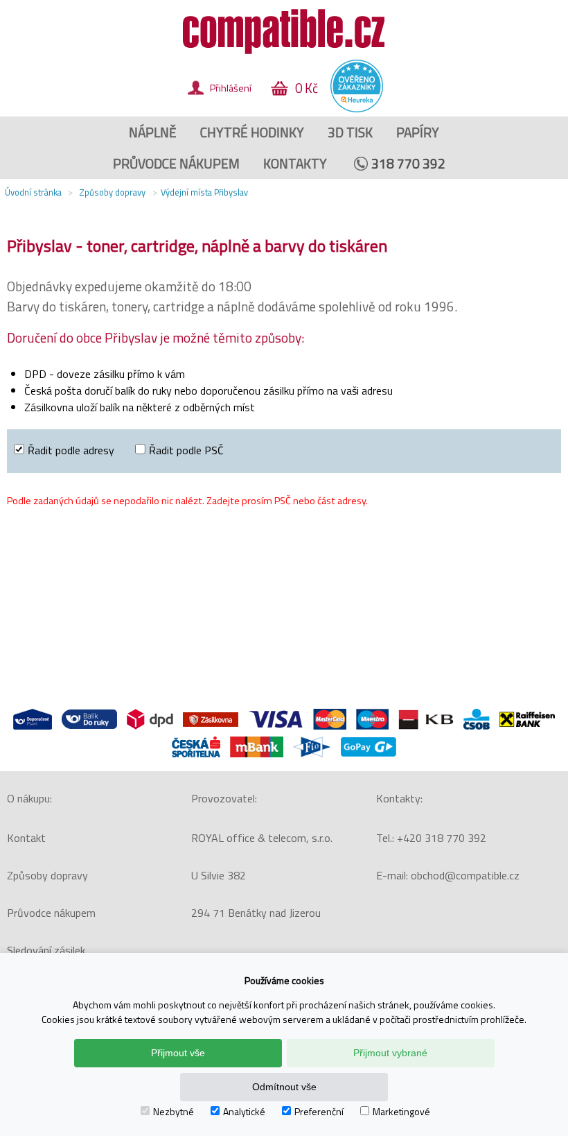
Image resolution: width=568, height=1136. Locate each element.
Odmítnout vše (284, 1086)
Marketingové (401, 1111)
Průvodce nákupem (51, 912)
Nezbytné (173, 1111)
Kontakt (26, 837)
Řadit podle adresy (71, 450)
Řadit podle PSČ (186, 450)
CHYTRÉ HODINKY (252, 132)
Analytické (244, 1111)
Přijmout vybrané (390, 1052)
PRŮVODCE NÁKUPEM (176, 163)
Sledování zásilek (46, 950)
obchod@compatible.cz (465, 875)
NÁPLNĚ (153, 132)
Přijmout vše (178, 1052)
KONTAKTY (295, 163)
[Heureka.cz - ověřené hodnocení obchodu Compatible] (356, 109)
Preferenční (319, 1111)
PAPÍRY (417, 132)
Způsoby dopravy (47, 875)
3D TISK (350, 132)
